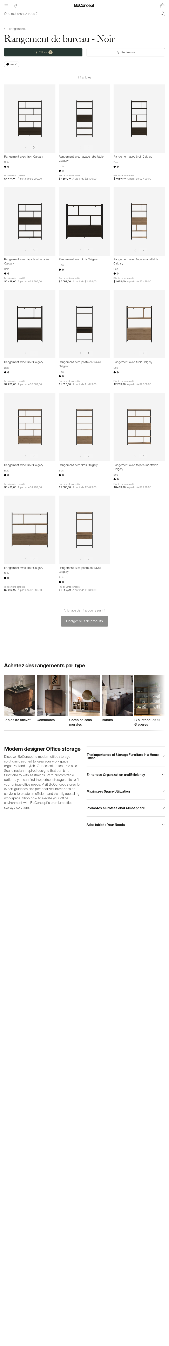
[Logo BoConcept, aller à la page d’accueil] (84, 5)
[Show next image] (34, 147)
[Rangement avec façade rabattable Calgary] (84, 118)
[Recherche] (162, 13)
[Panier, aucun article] (162, 5)
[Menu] (6, 5)
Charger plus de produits (84, 621)
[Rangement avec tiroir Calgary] (29, 118)
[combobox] (84, 13)
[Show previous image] (26, 147)
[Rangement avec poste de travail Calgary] (84, 324)
